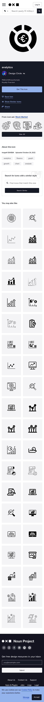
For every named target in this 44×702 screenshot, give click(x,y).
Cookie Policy (27, 690)
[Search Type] (6, 11)
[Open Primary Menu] (4, 4)
